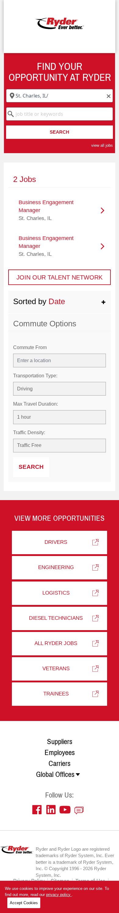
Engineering (56, 567)
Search (59, 132)
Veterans (56, 668)
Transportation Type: (35, 375)
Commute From (30, 347)
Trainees (56, 694)
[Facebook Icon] (38, 809)
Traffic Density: (29, 432)
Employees (60, 752)
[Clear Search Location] (106, 96)
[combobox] (59, 95)
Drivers (56, 542)
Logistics (56, 593)
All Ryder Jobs (55, 643)
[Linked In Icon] (52, 809)
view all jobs (102, 145)
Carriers (59, 763)
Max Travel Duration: (35, 404)
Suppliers (59, 741)
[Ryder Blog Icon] (81, 809)
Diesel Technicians (56, 618)
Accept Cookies (24, 903)
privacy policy (59, 894)
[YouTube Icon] (67, 809)
